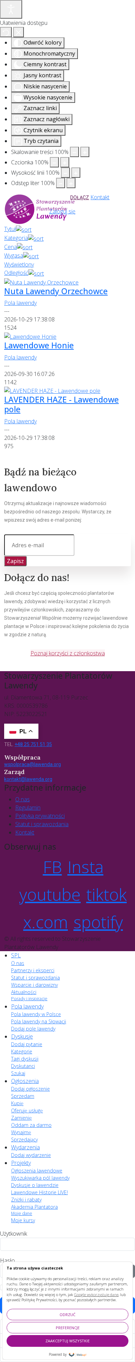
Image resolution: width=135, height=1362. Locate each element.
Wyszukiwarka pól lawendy (40, 1178)
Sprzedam (22, 1096)
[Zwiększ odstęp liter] (70, 183)
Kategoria (16, 238)
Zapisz (15, 561)
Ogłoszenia (25, 1081)
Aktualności (23, 992)
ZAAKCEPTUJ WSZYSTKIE (67, 1340)
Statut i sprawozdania (42, 824)
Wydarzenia (25, 1147)
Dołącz (79, 197)
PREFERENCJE (68, 1327)
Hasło (7, 1260)
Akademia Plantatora (34, 1207)
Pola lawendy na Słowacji (38, 1021)
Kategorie (21, 1051)
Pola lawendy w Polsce (36, 1014)
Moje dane (21, 1213)
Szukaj (18, 1073)
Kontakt (99, 197)
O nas (22, 799)
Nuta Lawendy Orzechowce (56, 291)
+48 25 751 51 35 (33, 744)
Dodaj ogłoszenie (30, 1088)
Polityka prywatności (40, 816)
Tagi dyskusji (24, 1058)
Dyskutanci (23, 1066)
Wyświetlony (19, 264)
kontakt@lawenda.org (28, 779)
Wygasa (13, 255)
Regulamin (27, 807)
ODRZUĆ (67, 1314)
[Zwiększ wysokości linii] (75, 172)
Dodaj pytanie (26, 1044)
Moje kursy (23, 1220)
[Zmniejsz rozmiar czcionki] (54, 162)
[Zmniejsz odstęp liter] (60, 183)
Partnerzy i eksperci (32, 970)
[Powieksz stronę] (84, 152)
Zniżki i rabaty (26, 1199)
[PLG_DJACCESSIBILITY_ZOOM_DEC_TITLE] (74, 152)
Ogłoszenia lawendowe (36, 1170)
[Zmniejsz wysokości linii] (65, 172)
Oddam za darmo (31, 1125)
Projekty (21, 1163)
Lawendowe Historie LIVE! (39, 1192)
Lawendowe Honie (39, 345)
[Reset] (6, 32)
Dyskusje (22, 1036)
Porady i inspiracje (29, 999)
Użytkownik (13, 1233)
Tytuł (10, 229)
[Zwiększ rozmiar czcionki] (64, 162)
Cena (10, 247)
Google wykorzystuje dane (96, 1294)
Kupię (17, 1103)
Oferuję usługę (27, 1110)
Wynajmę (21, 1132)
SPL (16, 955)
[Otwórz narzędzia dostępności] (11, 9)
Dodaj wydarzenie (31, 1155)
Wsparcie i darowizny (34, 985)
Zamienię (21, 1117)
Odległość (16, 273)
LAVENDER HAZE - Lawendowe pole (61, 404)
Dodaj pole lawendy (33, 1028)
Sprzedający (24, 1139)
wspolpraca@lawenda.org (32, 764)
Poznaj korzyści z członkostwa (67, 653)
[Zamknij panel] (18, 32)
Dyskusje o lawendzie (34, 1185)
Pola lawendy (20, 303)
